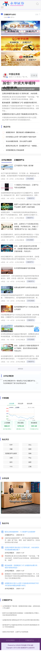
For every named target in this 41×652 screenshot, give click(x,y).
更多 (36, 14)
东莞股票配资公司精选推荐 (15, 150)
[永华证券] (13, 4)
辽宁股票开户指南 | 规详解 (23, 165)
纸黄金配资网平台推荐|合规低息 (25, 287)
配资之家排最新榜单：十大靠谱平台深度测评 (18, 89)
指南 (30, 453)
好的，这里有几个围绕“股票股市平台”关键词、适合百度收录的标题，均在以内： (26, 348)
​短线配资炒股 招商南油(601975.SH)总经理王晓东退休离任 (20, 620)
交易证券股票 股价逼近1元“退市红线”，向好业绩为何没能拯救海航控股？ (22, 548)
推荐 (30, 462)
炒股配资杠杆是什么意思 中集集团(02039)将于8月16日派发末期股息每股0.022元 (22, 584)
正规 (30, 466)
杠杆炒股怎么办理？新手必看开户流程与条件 (21, 137)
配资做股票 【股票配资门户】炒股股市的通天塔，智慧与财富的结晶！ (22, 566)
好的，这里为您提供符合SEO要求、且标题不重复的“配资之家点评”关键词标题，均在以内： (27, 248)
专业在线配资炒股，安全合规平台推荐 (19, 141)
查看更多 (20, 369)
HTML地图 (30, 645)
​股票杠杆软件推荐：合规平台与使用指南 (15, 632)
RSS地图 (23, 645)
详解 (11, 449)
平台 (30, 458)
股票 (30, 449)
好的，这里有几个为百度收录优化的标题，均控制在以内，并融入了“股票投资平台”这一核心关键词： (26, 226)
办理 (11, 458)
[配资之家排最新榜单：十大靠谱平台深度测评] (20, 81)
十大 (11, 466)
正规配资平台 (30, 198)
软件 (11, 462)
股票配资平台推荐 (11, 453)
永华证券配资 (30, 178)
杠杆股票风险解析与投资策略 (24, 268)
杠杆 (11, 445)
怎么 (30, 445)
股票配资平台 (25, 648)
